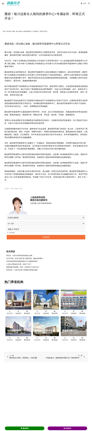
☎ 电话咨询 (67, 428)
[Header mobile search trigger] (89, 3)
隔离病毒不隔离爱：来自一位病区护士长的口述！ (23, 267)
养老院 (16, 188)
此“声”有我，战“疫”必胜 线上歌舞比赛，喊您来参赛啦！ (25, 258)
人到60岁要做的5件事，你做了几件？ (19, 264)
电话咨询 (10, 313)
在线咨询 (18, 313)
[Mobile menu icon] (3, 3)
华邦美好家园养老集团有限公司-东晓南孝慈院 (21, 261)
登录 (84, 3)
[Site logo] (14, 3)
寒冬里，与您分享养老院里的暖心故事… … (20, 255)
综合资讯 (8, 31)
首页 (4, 31)
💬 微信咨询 (25, 428)
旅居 (20, 188)
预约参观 (27, 313)
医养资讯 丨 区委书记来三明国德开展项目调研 (22, 270)
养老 (12, 188)
